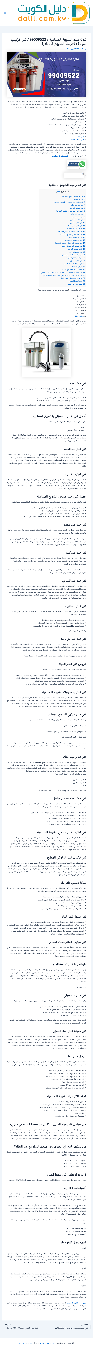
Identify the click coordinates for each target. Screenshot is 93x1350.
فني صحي (80, 136)
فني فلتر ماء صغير (78, 214)
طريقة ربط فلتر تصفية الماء (74, 258)
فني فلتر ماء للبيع (77, 222)
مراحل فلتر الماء (78, 266)
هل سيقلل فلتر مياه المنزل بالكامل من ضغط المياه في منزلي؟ (62, 272)
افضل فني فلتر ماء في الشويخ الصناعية (70, 211)
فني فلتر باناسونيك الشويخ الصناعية (71, 231)
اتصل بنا (21, 1343)
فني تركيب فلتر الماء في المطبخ (73, 246)
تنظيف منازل (79, 316)
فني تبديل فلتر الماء (77, 252)
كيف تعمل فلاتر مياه (76, 284)
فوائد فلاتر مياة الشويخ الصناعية (73, 269)
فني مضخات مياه (77, 139)
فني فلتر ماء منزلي (77, 260)
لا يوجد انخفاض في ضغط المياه (73, 278)
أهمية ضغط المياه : (77, 281)
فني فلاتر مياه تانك (77, 237)
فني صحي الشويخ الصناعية (76, 1303)
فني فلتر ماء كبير (78, 217)
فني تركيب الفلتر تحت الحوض (73, 255)
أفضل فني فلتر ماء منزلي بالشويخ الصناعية (69, 202)
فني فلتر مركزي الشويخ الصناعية (72, 234)
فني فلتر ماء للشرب (77, 220)
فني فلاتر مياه (79, 199)
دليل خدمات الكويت (47, 1343)
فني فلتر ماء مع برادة (76, 225)
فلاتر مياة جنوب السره (60, 156)
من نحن (29, 1343)
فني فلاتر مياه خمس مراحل (74, 240)
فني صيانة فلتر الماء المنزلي (74, 263)
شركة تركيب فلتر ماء (76, 249)
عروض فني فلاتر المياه (76, 228)
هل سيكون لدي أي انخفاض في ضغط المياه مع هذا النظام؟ (63, 275)
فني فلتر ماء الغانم (78, 205)
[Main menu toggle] (5, 13)
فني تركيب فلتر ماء (77, 208)
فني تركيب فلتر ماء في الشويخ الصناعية (70, 243)
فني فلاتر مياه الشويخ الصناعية (73, 196)
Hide (58, 191)
